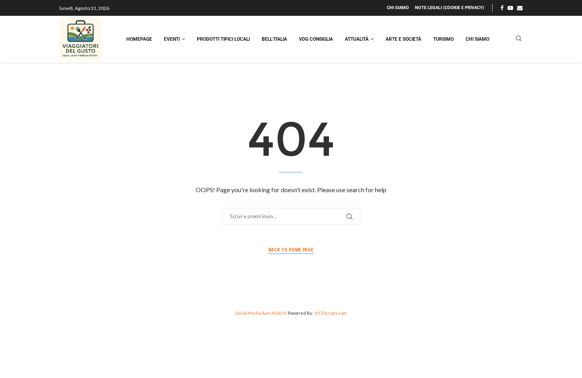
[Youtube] (510, 7)
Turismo (443, 39)
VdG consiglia (316, 39)
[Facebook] (502, 7)
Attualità (357, 39)
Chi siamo (398, 7)
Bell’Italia (274, 39)
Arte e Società (403, 39)
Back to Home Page (291, 250)
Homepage (139, 39)
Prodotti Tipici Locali (223, 39)
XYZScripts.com (331, 313)
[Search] (519, 39)
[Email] (520, 7)
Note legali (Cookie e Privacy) (449, 7)
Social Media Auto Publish (261, 313)
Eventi (172, 39)
